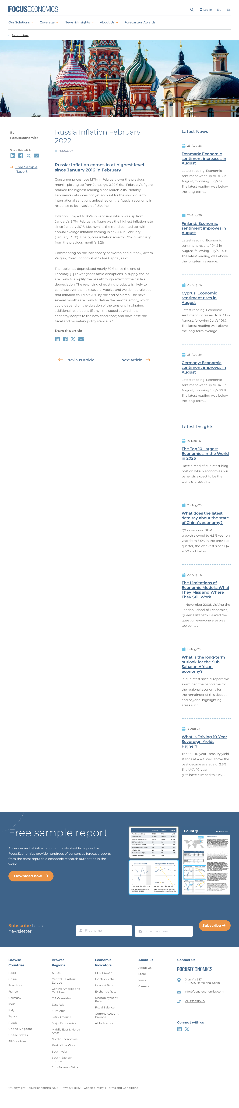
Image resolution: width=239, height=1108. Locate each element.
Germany (14, 998)
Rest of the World (64, 1045)
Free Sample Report (26, 169)
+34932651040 (195, 1001)
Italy (11, 1010)
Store (142, 974)
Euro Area (15, 985)
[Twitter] (187, 1029)
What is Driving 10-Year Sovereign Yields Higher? (204, 742)
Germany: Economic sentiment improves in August (204, 368)
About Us (107, 22)
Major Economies (64, 1023)
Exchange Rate (106, 991)
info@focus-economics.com (204, 991)
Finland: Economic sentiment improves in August (204, 228)
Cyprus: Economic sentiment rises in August (199, 298)
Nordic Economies (65, 1039)
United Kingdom (20, 1028)
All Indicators (104, 1023)
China (12, 979)
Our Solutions (19, 22)
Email (139, 923)
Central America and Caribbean (66, 990)
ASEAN (57, 973)
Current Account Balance (107, 1015)
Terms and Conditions (122, 1087)
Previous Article (80, 360)
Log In (207, 9)
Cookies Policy (94, 1087)
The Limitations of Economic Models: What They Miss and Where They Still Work (205, 590)
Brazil (12, 973)
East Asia (58, 1004)
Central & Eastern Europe (64, 980)
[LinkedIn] (179, 1029)
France (13, 991)
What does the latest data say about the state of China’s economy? (205, 518)
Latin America (61, 1017)
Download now (28, 876)
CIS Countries (61, 998)
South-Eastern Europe (62, 1059)
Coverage (47, 22)
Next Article (131, 360)
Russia (12, 1022)
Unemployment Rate (106, 999)
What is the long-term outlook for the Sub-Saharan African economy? (203, 664)
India (11, 1004)
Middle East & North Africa (66, 1031)
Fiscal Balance (105, 1007)
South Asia (59, 1051)
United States (18, 1035)
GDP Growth (104, 973)
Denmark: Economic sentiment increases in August (204, 159)
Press (142, 980)
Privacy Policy (71, 1087)
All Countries (17, 1041)
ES (229, 9)
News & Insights (77, 22)
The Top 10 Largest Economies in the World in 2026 (205, 454)
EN (219, 9)
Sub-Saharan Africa (65, 1067)
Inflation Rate (104, 979)
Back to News (20, 35)
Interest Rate (104, 985)
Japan (12, 1016)
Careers (143, 986)
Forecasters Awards (139, 22)
